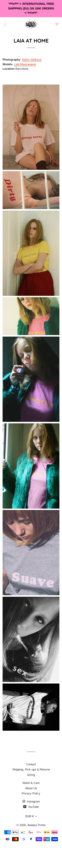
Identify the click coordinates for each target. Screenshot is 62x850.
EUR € (29, 816)
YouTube (33, 807)
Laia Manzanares (25, 64)
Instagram (33, 801)
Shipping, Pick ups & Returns (31, 769)
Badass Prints (37, 825)
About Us (31, 788)
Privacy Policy (31, 793)
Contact (31, 764)
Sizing (31, 774)
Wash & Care (31, 783)
